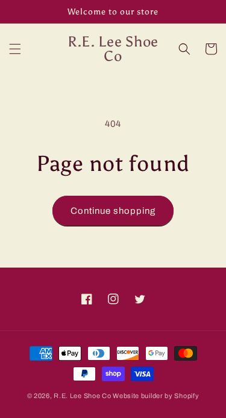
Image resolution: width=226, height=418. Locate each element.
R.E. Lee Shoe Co (82, 395)
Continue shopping (113, 211)
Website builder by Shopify (156, 395)
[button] (15, 49)
